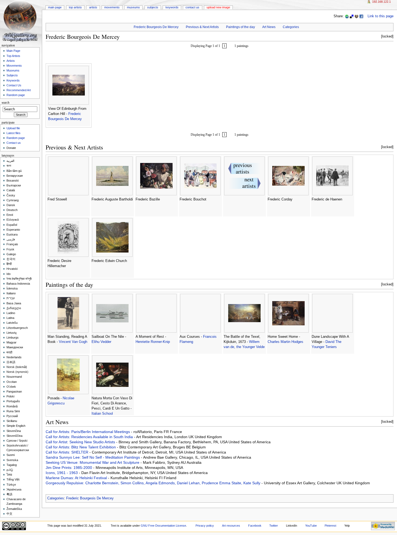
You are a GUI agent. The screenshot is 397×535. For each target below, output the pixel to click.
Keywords (172, 7)
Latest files (13, 133)
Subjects (152, 7)
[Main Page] (21, 21)
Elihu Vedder (101, 342)
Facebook (254, 525)
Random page (15, 95)
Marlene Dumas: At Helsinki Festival (77, 478)
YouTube (311, 525)
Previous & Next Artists (202, 27)
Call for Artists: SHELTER (67, 452)
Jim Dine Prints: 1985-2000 (69, 467)
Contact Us (192, 7)
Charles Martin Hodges (285, 342)
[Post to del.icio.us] (352, 16)
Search (5, 102)
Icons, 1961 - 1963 (62, 473)
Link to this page (380, 16)
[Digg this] (356, 16)
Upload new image (218, 7)
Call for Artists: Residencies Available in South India (90, 437)
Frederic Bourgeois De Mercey (156, 27)
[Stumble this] (347, 16)
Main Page (55, 7)
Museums (133, 7)
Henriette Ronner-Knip (153, 342)
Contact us (13, 142)
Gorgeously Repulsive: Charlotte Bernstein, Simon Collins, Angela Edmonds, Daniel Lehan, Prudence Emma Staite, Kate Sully (153, 483)
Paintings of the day (240, 27)
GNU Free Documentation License (163, 525)
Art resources (231, 525)
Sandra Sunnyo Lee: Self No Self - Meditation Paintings (93, 457)
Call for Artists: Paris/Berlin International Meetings (88, 432)
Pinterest (330, 525)
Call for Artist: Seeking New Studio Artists (81, 442)
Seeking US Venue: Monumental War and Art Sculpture (93, 462)
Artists (93, 7)
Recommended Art (18, 90)
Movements (112, 7)
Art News (268, 27)
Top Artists (75, 7)
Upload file (13, 128)
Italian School (102, 413)
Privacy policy (205, 525)
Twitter (273, 525)
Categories (291, 27)
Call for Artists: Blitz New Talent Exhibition (81, 447)
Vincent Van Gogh (73, 342)
